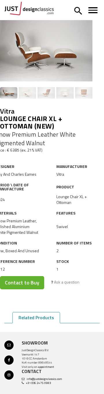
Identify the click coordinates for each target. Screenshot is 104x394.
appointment (46, 367)
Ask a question (66, 282)
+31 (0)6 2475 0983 (38, 383)
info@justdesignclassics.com (44, 379)
